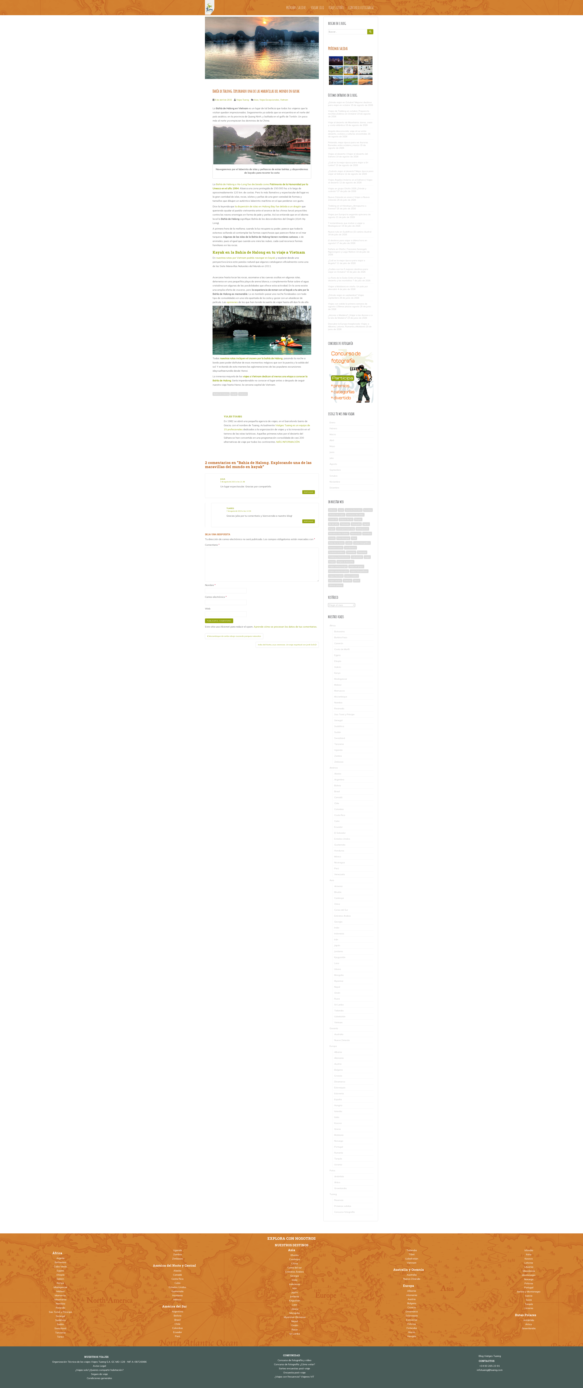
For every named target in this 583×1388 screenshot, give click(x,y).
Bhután (337, 892)
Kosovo (338, 1123)
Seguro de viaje (99, 1374)
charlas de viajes (336, 514)
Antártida (339, 1176)
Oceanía (334, 1028)
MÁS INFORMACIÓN (288, 441)
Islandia (338, 1111)
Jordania (338, 951)
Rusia (337, 998)
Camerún (338, 643)
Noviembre (335, 481)
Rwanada (339, 708)
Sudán (337, 732)
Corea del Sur (341, 910)
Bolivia (337, 785)
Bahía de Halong (221, 394)
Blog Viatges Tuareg (490, 1355)
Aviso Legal (99, 1365)
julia (222, 479)
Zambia (338, 756)
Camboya (339, 898)
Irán (336, 939)
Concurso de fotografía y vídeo (294, 1360)
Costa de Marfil (341, 649)
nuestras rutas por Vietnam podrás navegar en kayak (245, 257)
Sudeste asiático (336, 552)
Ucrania (338, 1164)
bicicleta (368, 510)
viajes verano (335, 580)
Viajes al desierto (345, 562)
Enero (332, 422)
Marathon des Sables (338, 533)
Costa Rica (339, 815)
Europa (333, 1046)
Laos (336, 963)
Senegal (338, 720)
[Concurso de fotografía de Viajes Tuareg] (350, 375)
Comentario (212, 544)
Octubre (334, 475)
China (337, 904)
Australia (338, 1034)
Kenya (337, 673)
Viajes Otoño (336, 7)
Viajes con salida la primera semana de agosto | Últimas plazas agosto (347, 305)
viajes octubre (351, 576)
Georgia (338, 921)
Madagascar (362, 529)
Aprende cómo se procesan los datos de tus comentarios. (285, 626)
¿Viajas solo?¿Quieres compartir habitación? (99, 1369)
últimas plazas (335, 585)
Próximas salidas (296, 7)
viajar (367, 557)
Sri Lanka (339, 1004)
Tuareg (230, 508)
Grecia (337, 1129)
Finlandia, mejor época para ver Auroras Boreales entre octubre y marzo (348, 144)
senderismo (350, 547)
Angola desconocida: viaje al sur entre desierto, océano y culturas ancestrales (347, 132)
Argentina (339, 779)
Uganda (338, 750)
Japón (366, 524)
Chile (336, 803)
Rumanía (338, 1152)
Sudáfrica (339, 726)
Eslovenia (339, 1093)
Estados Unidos (342, 838)
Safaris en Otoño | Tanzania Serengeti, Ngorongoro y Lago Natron (347, 250)
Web (207, 608)
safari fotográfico (362, 543)
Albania (332, 510)
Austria (337, 1064)
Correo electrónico (216, 596)
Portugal (338, 1146)
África (356, 580)
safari (348, 543)
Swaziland (339, 738)
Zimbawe (338, 761)
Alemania (339, 1058)
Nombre (210, 585)
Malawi (337, 684)
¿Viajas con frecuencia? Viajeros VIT (294, 1376)
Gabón (337, 667)
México (337, 856)
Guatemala (339, 844)
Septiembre (335, 470)
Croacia (338, 1075)
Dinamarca (339, 1081)
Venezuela (339, 874)
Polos (332, 1170)
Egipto (337, 655)
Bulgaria (338, 1069)
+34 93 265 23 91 (489, 1365)
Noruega (338, 1141)
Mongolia (339, 975)
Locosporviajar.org (345, 529)
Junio (332, 452)
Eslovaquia (339, 1087)
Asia (256, 100)
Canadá (338, 797)
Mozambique (340, 696)
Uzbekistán (357, 557)
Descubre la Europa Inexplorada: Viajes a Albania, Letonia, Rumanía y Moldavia (348, 325)
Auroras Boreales (353, 510)
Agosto (333, 464)
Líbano (337, 969)
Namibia (367, 533)
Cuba (336, 821)
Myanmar (338, 981)
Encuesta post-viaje (294, 1372)
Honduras (339, 850)
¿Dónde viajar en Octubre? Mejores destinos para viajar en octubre (350, 103)
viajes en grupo (356, 566)
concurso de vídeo (355, 514)
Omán (332, 538)
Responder (308, 492)
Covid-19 (333, 519)
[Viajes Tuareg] (209, 7)
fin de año (333, 524)
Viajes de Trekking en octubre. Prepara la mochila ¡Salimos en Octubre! (348, 112)
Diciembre (334, 487)
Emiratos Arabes (342, 915)
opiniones (232, 302)
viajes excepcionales (338, 571)
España (338, 1099)
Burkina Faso (340, 637)
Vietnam (284, 100)
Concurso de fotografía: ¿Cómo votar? (294, 1364)
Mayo (332, 446)
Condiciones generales (99, 1378)
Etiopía (358, 519)
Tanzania (362, 552)
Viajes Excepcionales (269, 100)
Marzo (333, 434)
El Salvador (340, 833)
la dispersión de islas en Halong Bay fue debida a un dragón (268, 206)
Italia (336, 1117)
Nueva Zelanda (342, 1040)
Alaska (337, 773)
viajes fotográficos (359, 571)
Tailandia (351, 552)
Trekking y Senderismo (339, 557)
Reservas (338, 1200)
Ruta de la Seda (336, 543)
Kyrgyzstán (339, 957)
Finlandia (345, 524)
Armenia (338, 886)
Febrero (333, 428)
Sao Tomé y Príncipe (344, 714)
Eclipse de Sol (346, 519)
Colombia (339, 809)
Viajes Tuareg (242, 100)
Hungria (338, 1105)
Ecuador (338, 827)
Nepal (337, 987)
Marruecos (356, 533)
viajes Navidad (336, 576)
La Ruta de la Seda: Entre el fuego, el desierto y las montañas (346, 279)
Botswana (339, 631)
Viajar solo (317, 7)
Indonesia (339, 933)
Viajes (332, 562)
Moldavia (338, 1135)
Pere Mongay (343, 538)
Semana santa (335, 547)
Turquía (338, 1158)
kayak (234, 394)
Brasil (337, 791)
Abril (332, 440)
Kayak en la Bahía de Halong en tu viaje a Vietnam (259, 252)
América (334, 767)
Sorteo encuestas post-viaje (294, 1368)
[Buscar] (370, 31)
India (336, 927)
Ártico (337, 1182)
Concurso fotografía (360, 7)
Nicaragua (339, 862)
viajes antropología (338, 566)
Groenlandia (340, 1188)
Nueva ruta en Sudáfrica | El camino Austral (349, 231)
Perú (354, 538)
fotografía (356, 524)
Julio (332, 458)
